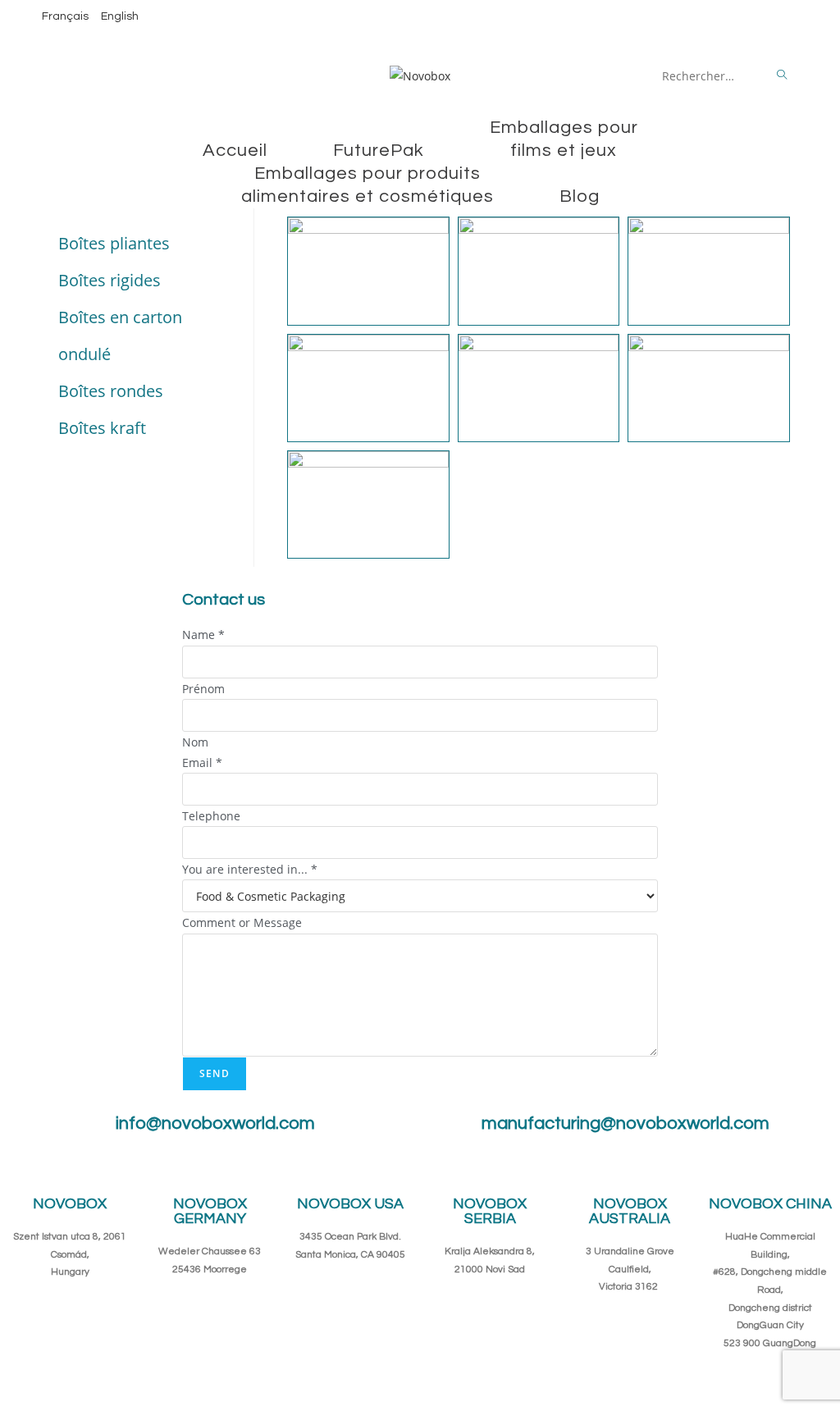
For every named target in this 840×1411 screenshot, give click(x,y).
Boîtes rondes (110, 391)
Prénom (203, 688)
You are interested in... (249, 869)
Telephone (211, 816)
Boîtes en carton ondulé (120, 335)
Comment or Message (242, 922)
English (120, 16)
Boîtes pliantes (114, 243)
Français (65, 16)
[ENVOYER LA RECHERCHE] (782, 75)
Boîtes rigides (109, 280)
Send (214, 1073)
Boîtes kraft (102, 428)
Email (202, 762)
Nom (195, 742)
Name (203, 634)
